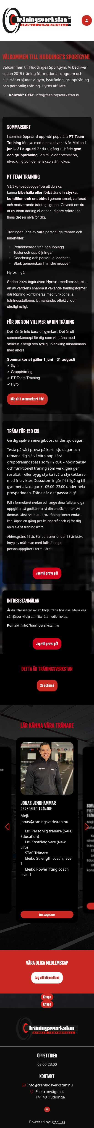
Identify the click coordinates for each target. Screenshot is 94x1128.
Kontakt (47, 1076)
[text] (47, 81)
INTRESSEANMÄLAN (23, 601)
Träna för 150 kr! (23, 431)
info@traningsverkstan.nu (50, 1085)
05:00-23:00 (47, 1064)
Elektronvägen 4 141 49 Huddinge (50, 1094)
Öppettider (47, 1055)
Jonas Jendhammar (38, 803)
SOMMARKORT (19, 127)
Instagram (47, 914)
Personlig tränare (36, 808)
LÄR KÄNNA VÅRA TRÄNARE (47, 725)
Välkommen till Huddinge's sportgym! (46, 57)
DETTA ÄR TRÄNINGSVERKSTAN (47, 669)
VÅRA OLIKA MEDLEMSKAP (47, 963)
